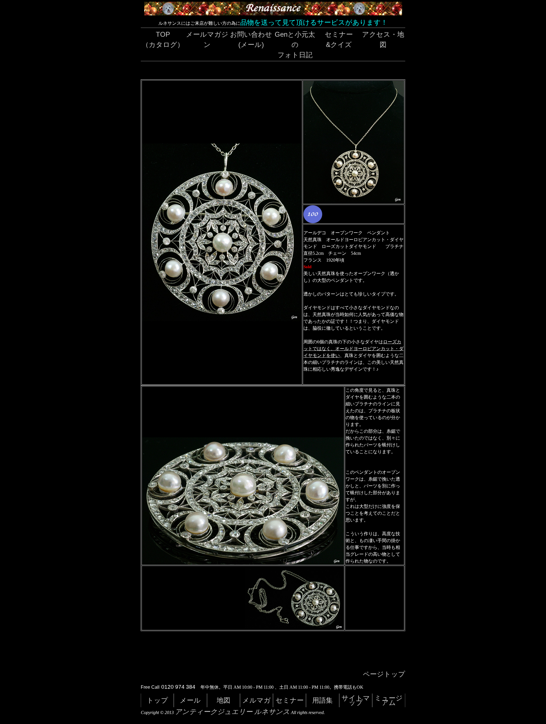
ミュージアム (389, 700)
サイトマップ (356, 700)
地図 (223, 700)
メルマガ (256, 700)
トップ (157, 700)
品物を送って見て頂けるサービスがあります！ (314, 22)
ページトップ (384, 674)
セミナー (290, 700)
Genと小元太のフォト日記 (295, 44)
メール (190, 700)
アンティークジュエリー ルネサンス (232, 711)
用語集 (322, 700)
